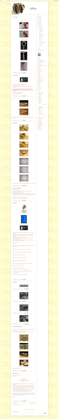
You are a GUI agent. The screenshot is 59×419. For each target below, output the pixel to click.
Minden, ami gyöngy (40, 125)
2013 (39, 18)
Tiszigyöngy (39, 127)
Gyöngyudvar (40, 122)
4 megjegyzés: (19, 185)
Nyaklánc (39, 82)
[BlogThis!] (25, 323)
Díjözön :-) (15, 203)
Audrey (14, 329)
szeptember (40, 29)
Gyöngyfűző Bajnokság (17, 188)
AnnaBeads (40, 102)
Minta (39, 78)
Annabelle (19, 368)
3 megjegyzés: (19, 95)
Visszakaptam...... (16, 75)
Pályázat (39, 84)
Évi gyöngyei (40, 129)
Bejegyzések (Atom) (18, 404)
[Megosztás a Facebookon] (24, 72)
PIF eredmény (15, 373)
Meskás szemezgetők (40, 77)
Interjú (39, 67)
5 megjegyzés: (19, 279)
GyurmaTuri (39, 64)
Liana (21, 20)
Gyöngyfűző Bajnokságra (17, 326)
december (40, 25)
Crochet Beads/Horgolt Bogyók (42, 61)
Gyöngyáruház (40, 123)
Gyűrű (39, 66)
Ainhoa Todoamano (41, 107)
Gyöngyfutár (40, 119)
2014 (39, 17)
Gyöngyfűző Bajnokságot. (21, 329)
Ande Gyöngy (40, 98)
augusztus (40, 44)
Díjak (39, 62)
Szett (39, 87)
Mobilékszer (39, 79)
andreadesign (40, 100)
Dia (13, 117)
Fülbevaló (39, 63)
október (40, 28)
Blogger (33, 409)
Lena (13, 98)
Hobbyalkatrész (40, 124)
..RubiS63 (40, 106)
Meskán (39, 76)
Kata (13, 253)
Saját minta (15, 123)
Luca (13, 259)
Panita (22, 380)
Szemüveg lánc (40, 86)
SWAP (39, 85)
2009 (39, 23)
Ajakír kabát (40, 59)
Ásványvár (39, 128)
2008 (39, 24)
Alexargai (40, 109)
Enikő (13, 248)
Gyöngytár (14, 183)
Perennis (39, 126)
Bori (21, 117)
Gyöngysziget (40, 121)
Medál (39, 75)
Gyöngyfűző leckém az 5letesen (42, 65)
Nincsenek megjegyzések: (20, 288)
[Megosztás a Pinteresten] (25, 72)
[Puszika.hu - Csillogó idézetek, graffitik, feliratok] (20, 197)
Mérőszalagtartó (40, 81)
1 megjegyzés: (19, 400)
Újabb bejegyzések (15, 403)
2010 (39, 22)
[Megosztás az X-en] (23, 72)
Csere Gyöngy (15, 17)
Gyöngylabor (40, 120)
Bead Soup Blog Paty (41, 60)
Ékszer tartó (39, 89)
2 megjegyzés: (19, 72)
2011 (39, 21)
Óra (38, 90)
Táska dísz (39, 88)
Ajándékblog (40, 94)
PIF (38, 83)
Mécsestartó (39, 80)
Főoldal (24, 403)
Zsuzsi (13, 262)
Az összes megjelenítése (44, 104)
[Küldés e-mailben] (22, 72)
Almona (40, 96)
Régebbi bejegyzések (32, 403)
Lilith (27, 380)
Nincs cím (40, 38)
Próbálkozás (15, 282)
